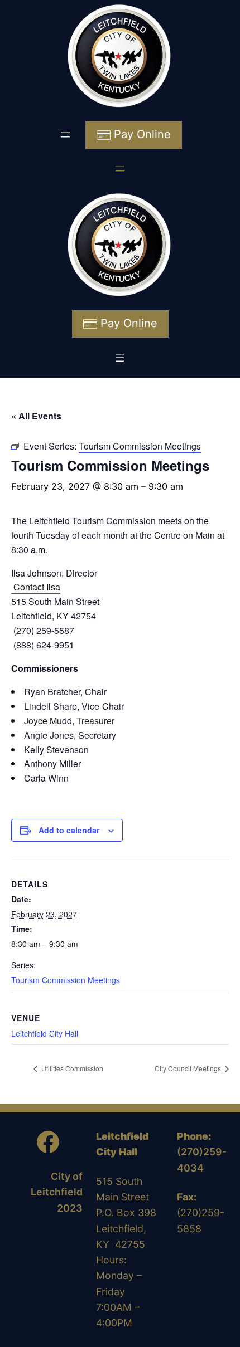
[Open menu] (65, 134)
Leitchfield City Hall (44, 1033)
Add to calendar (69, 830)
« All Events (36, 415)
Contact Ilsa (35, 586)
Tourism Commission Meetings (65, 979)
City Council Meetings (189, 1068)
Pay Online (141, 134)
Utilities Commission (71, 1068)
